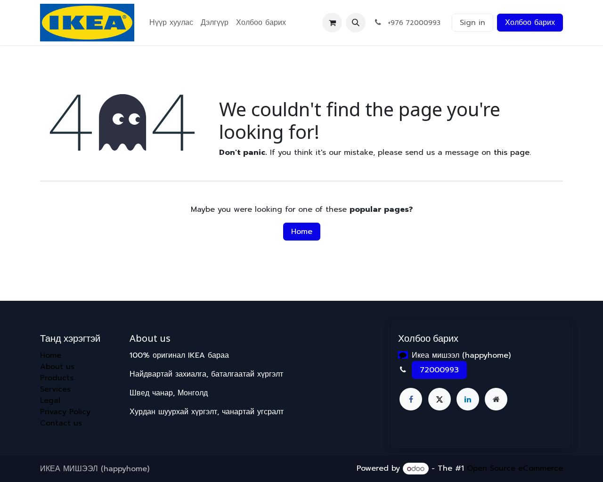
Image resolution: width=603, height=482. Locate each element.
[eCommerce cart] (332, 22)
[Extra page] (496, 399)
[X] (439, 399)
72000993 (439, 370)
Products (56, 378)
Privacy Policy (65, 412)
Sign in (472, 22)
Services (55, 389)
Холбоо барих (530, 22)
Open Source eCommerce (515, 468)
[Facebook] (410, 399)
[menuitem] (171, 22)
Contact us (61, 423)
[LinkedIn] (467, 399)
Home (301, 231)
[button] (356, 22)
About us (57, 366)
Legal (50, 400)
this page (512, 152)
